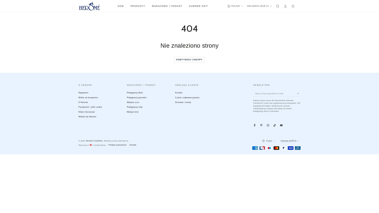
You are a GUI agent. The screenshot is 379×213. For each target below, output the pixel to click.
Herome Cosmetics (94, 141)
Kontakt (178, 93)
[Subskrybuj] (299, 93)
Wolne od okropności (88, 97)
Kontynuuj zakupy (189, 60)
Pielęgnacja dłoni (135, 93)
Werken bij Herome (87, 117)
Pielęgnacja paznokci (137, 97)
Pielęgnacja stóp (135, 107)
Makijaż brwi (133, 112)
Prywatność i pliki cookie (90, 107)
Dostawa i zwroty (183, 102)
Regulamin (83, 93)
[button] (277, 6)
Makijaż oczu (133, 102)
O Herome (83, 102)
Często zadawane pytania (187, 97)
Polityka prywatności (118, 145)
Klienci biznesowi (86, 112)
